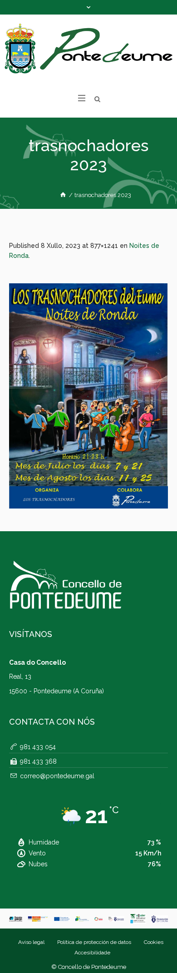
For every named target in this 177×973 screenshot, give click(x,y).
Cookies (153, 942)
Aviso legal (31, 942)
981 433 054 (38, 747)
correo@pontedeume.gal (57, 776)
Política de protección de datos (94, 942)
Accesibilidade (92, 952)
